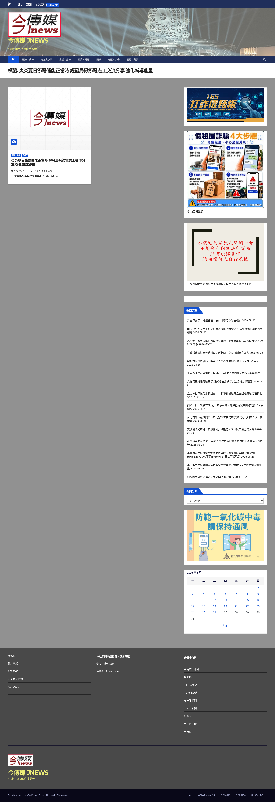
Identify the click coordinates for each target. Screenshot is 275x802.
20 (225, 606)
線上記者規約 (257, 795)
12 (214, 600)
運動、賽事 (132, 59)
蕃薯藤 (188, 677)
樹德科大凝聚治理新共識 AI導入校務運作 (210, 477)
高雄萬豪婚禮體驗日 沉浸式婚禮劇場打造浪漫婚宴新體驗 (219, 381)
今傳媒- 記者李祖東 (42, 171)
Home (189, 795)
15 (247, 600)
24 (192, 612)
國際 (98, 59)
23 (258, 606)
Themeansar (62, 795)
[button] (264, 59)
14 (236, 600)
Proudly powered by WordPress (23, 795)
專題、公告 (114, 59)
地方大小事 (46, 59)
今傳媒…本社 (191, 669)
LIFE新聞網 (190, 685)
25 (203, 612)
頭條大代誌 (28, 59)
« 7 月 (224, 625)
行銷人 (188, 716)
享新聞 (188, 731)
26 (214, 612)
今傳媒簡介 (225, 795)
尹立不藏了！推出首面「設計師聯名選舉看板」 (214, 320)
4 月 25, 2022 (21, 171)
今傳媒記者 (241, 795)
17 (192, 606)
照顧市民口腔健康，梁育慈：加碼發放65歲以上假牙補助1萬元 (223, 361)
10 (192, 600)
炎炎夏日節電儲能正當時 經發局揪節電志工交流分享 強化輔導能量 (48, 162)
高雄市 (25, 155)
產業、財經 (83, 59)
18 (203, 606)
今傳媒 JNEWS (28, 40)
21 (236, 606)
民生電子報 (190, 724)
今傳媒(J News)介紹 (206, 795)
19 (214, 606)
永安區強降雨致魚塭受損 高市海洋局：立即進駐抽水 (217, 373)
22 (247, 606)
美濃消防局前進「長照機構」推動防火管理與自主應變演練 (220, 429)
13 (225, 600)
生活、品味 (65, 59)
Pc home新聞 (191, 692)
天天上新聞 (190, 708)
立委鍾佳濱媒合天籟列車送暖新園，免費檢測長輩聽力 (218, 352)
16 (258, 600)
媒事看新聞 (190, 700)
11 (203, 600)
